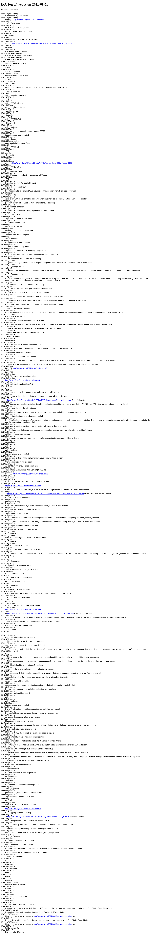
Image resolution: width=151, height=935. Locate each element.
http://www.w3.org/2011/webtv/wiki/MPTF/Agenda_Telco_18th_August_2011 (42, 43)
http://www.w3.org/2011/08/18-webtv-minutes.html (53, 916)
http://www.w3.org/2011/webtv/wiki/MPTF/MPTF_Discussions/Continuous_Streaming (40, 613)
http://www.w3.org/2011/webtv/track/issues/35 (23, 609)
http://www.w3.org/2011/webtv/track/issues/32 (30, 474)
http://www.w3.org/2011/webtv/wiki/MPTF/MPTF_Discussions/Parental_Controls (38, 817)
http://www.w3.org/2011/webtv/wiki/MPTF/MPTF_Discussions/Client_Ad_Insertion (39, 400)
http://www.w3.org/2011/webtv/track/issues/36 (23, 809)
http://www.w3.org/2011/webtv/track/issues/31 (30, 368)
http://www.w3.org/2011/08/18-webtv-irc (28, 19)
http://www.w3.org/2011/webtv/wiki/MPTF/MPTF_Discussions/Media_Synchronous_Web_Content (45, 494)
